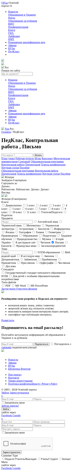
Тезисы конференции (53, 164)
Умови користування (20, 380)
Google (17, 415)
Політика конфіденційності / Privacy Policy (32, 383)
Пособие (25, 167)
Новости (13, 11)
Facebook (7, 415)
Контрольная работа (13, 164)
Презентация (32, 164)
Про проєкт (15, 374)
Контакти (13, 377)
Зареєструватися (19, 392)
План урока (8, 158)
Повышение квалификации (26, 42)
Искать (38, 155)
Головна (6, 131)
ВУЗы (11, 48)
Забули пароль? (10, 405)
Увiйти (5, 392)
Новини (12, 79)
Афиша (12, 45)
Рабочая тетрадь (24, 158)
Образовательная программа (47, 161)
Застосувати (8, 288)
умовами (6, 347)
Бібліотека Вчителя (19, 368)
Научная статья (10, 167)
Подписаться (41, 344)
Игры (38, 158)
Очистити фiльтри (26, 288)
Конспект (47, 158)
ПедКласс (14, 51)
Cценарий (24, 161)
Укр (7, 128)
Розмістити (7, 320)
